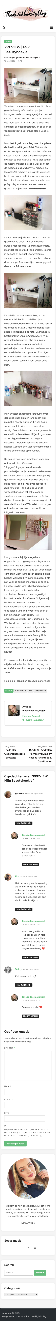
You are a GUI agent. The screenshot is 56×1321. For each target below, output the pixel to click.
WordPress (26, 1316)
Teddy (18, 969)
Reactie (9, 1048)
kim (17, 876)
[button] (6, 9)
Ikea (30, 691)
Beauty (8, 41)
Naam (8, 1086)
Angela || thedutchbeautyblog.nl (23, 57)
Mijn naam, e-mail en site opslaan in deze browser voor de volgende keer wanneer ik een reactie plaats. (27, 1133)
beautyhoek (20, 691)
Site (6, 1113)
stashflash (40, 691)
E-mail (9, 1099)
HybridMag (40, 1316)
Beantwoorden (24, 823)
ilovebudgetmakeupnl (33, 835)
